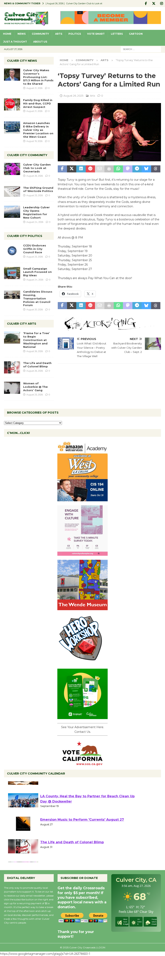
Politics (74, 33)
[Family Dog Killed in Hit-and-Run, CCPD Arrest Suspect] (12, 104)
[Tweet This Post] (71, 169)
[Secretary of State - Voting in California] (82, 763)
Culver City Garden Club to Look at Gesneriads (37, 168)
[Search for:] (141, 49)
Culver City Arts (21, 323)
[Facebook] (145, 3)
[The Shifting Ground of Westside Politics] (12, 191)
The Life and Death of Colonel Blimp (37, 364)
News (22, 33)
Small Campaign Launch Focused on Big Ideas (37, 272)
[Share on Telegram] (137, 169)
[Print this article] (109, 169)
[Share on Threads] (155, 169)
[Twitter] (153, 3)
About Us (40, 41)
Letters (117, 33)
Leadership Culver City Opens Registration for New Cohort (36, 212)
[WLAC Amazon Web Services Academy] (82, 499)
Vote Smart (96, 33)
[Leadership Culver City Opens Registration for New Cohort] (12, 212)
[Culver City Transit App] (82, 717)
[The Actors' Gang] (109, 328)
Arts (58, 33)
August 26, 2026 (34, 175)
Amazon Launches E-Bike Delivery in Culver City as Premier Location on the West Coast (38, 129)
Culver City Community (27, 155)
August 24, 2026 (34, 222)
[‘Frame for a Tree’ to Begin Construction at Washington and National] (12, 338)
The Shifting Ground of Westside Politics (38, 189)
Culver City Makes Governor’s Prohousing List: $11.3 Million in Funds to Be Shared (38, 77)
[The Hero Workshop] (82, 662)
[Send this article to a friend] (99, 169)
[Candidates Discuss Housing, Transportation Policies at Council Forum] (12, 296)
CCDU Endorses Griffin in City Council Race (34, 249)
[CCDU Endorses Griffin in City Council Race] (12, 250)
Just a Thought (15, 41)
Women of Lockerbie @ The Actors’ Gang (35, 387)
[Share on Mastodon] (127, 169)
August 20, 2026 (34, 309)
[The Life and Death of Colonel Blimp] (12, 367)
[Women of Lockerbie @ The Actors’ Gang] (12, 388)
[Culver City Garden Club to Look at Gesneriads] (12, 169)
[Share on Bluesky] (146, 169)
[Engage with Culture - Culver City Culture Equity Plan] (82, 553)
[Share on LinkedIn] (81, 169)
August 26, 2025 (73, 95)
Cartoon (136, 33)
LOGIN (101, 947)
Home (7, 33)
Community (40, 33)
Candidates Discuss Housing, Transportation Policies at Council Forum (37, 298)
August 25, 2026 (34, 195)
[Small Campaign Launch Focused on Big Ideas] (12, 273)
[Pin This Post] (90, 169)
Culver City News (22, 61)
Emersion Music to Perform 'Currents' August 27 (82, 832)
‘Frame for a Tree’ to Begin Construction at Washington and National (36, 340)
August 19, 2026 (34, 141)
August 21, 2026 (34, 88)
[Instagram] (161, 3)
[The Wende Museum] (82, 608)
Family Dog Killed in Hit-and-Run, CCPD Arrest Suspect (37, 103)
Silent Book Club (54, 786)
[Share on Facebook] (62, 169)
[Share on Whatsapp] (118, 169)
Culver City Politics (24, 236)
